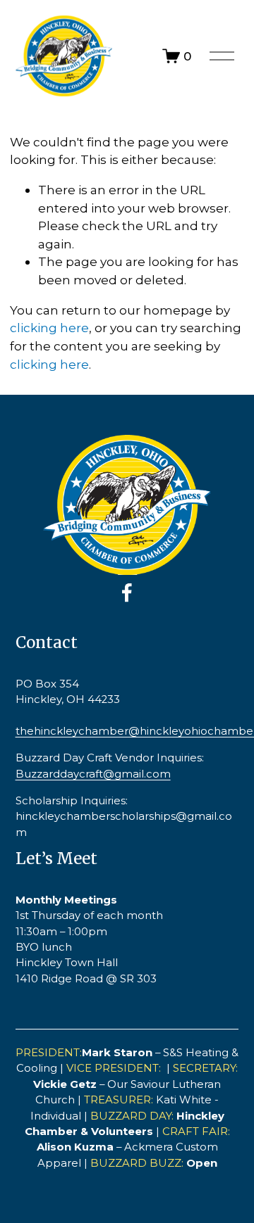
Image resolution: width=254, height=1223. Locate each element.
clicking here (49, 327)
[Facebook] (127, 592)
